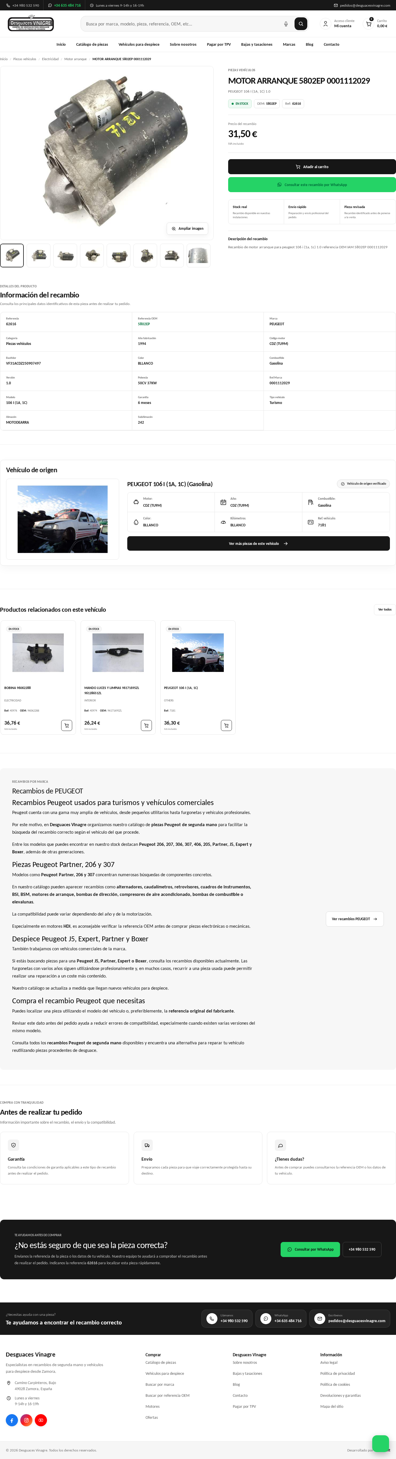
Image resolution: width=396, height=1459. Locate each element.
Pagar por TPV (219, 44)
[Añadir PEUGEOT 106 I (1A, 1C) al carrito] (226, 725)
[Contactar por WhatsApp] (380, 1443)
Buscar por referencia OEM (168, 1395)
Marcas (289, 44)
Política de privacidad (337, 1373)
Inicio (61, 44)
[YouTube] (41, 1420)
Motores (152, 1406)
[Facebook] (12, 1420)
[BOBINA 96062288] (38, 653)
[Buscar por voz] (285, 23)
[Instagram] (26, 1420)
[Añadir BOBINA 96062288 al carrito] (66, 725)
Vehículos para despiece (139, 44)
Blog (309, 44)
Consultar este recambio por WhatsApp (316, 185)
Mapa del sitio (331, 1406)
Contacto (331, 44)
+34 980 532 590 (362, 1249)
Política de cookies (335, 1384)
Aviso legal (328, 1362)
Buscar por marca (160, 1384)
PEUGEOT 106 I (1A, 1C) (181, 688)
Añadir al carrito (315, 167)
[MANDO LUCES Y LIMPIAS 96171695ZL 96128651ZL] (118, 653)
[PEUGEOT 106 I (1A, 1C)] (198, 653)
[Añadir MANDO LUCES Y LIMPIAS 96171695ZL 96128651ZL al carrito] (146, 725)
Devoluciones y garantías (340, 1395)
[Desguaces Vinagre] (31, 24)
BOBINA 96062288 (17, 688)
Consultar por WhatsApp (314, 1249)
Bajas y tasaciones (257, 44)
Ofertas (152, 1417)
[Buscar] (301, 23)
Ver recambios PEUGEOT (351, 919)
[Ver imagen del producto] (12, 255)
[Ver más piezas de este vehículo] (62, 519)
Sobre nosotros (183, 44)
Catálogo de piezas (92, 44)
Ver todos (385, 610)
